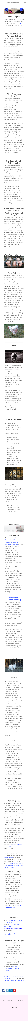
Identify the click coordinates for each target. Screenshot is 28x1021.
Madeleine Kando (13, 2)
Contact (22, 1014)
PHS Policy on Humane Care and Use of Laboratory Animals (13, 542)
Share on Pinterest (14, 990)
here (16, 203)
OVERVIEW (7, 977)
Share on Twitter (7, 990)
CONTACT (21, 981)
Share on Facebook (3, 990)
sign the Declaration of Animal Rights (13, 968)
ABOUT (13, 981)
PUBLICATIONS (18, 977)
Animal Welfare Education (12, 935)
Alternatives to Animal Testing (14, 598)
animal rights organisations (12, 933)
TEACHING (8, 979)
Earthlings (19, 23)
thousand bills (8, 857)
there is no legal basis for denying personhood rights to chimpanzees (13, 865)
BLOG (7, 981)
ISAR (10, 814)
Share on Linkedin (11, 990)
